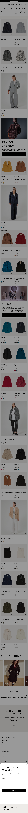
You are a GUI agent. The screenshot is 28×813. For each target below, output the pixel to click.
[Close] (25, 766)
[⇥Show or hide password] (25, 783)
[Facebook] (8, 799)
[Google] (3, 799)
